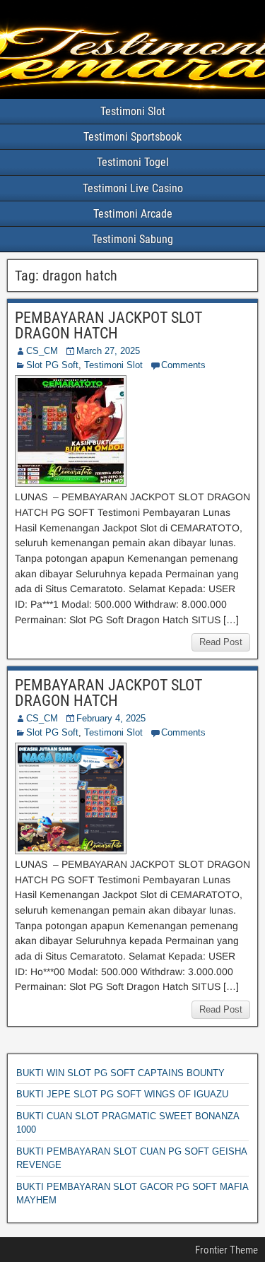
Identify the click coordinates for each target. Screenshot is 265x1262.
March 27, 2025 (108, 351)
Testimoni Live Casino (133, 188)
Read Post (220, 642)
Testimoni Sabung (132, 239)
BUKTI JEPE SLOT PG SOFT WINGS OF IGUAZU (122, 1094)
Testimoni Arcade (132, 213)
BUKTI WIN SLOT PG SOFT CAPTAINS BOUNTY (120, 1073)
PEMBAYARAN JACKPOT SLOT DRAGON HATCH (108, 325)
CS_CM (42, 351)
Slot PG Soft (52, 365)
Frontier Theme (226, 1250)
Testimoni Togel (133, 162)
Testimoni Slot (132, 111)
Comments (183, 365)
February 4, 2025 (111, 718)
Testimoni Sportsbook (132, 136)
